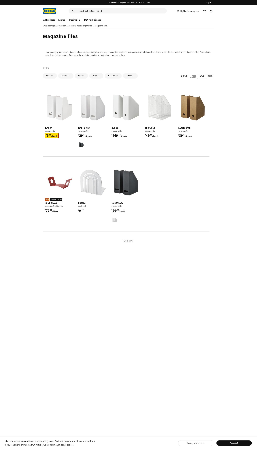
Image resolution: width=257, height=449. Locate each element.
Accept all (234, 443)
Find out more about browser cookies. (75, 441)
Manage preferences (196, 443)
